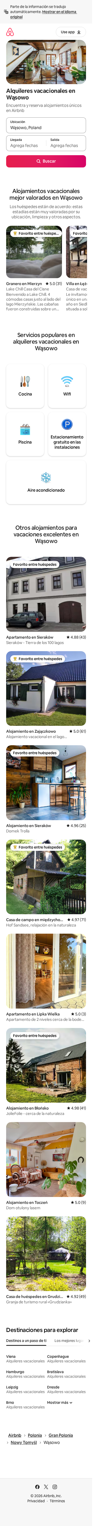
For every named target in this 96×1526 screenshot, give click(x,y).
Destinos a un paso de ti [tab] (26, 1340)
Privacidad (36, 1501)
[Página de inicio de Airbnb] (10, 32)
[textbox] (26, 145)
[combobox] (46, 128)
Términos (57, 1501)
